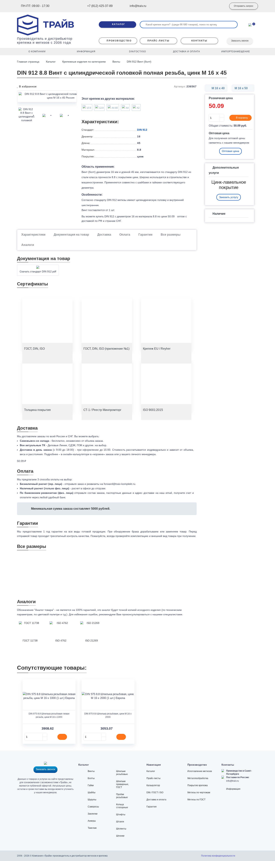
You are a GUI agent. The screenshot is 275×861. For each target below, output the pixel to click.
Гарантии (145, 234)
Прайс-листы (153, 778)
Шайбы (91, 792)
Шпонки (120, 835)
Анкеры (92, 821)
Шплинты (121, 828)
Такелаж (92, 828)
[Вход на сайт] (218, 6)
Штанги (120, 821)
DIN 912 (142, 129)
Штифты (120, 814)
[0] (249, 24)
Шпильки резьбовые (122, 772)
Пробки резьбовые (122, 796)
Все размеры (171, 234)
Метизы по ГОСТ (196, 799)
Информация (233, 789)
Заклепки (92, 813)
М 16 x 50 (241, 88)
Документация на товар (71, 234)
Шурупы (92, 799)
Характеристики (33, 234)
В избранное (27, 86)
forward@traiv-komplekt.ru (119, 483)
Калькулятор (153, 785)
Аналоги (27, 244)
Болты (91, 778)
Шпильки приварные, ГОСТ (122, 784)
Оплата (124, 234)
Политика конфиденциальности (218, 855)
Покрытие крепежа (197, 785)
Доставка (104, 234)
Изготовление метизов (199, 771)
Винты (116, 61)
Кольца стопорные (122, 806)
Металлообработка (197, 778)
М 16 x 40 (218, 88)
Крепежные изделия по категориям (84, 61)
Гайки (91, 785)
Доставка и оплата (156, 799)
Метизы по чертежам (198, 792)
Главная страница (28, 61)
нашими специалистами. (167, 614)
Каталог (51, 61)
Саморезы (93, 806)
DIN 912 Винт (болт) (139, 61)
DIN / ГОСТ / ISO (154, 792)
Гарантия (151, 806)
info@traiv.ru (232, 781)
